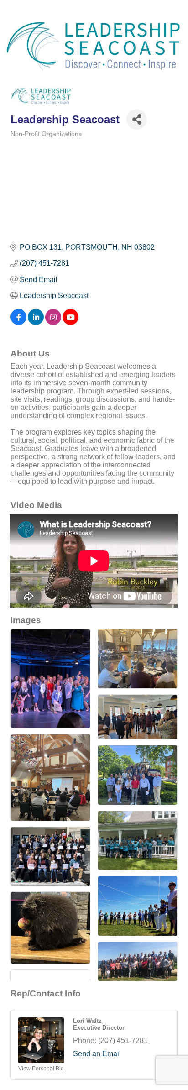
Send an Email (97, 1054)
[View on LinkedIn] (36, 322)
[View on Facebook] (18, 322)
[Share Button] (136, 119)
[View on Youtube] (70, 322)
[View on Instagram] (53, 322)
